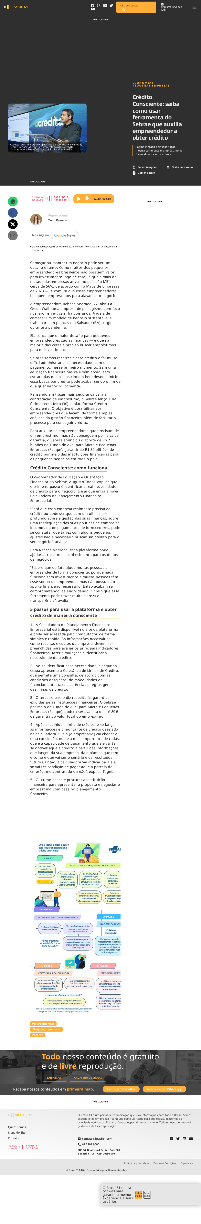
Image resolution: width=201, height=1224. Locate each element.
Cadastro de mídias (88, 1077)
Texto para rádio (182, 167)
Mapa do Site (17, 1132)
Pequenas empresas (151, 85)
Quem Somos (17, 1127)
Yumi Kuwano (57, 220)
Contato (13, 1138)
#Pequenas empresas (46, 1029)
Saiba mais (54, 1077)
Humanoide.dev (117, 1170)
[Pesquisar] (124, 10)
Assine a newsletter (121, 1089)
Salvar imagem (147, 167)
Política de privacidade (136, 1163)
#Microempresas (43, 1024)
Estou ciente (138, 1194)
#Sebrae (37, 1035)
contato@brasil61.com (97, 1138)
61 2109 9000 (90, 1144)
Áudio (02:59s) (102, 199)
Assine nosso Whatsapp (164, 1089)
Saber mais (147, 1195)
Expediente (187, 1163)
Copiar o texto (146, 172)
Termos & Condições (164, 1163)
